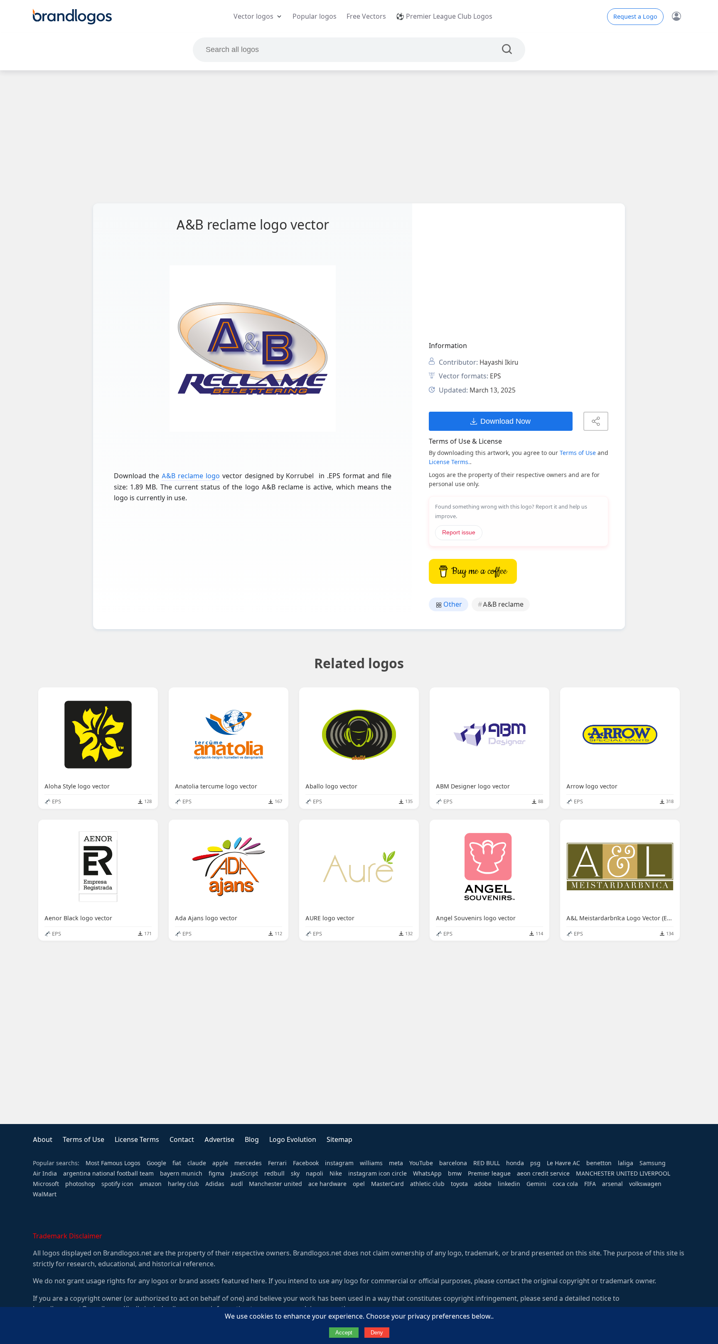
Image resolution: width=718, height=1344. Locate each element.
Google (156, 1163)
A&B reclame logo (191, 476)
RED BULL (486, 1163)
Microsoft (46, 1184)
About (42, 1139)
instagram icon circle (377, 1173)
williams (371, 1163)
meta (396, 1163)
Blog (252, 1139)
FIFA (590, 1184)
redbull (274, 1173)
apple (220, 1163)
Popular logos (315, 16)
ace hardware (327, 1184)
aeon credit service (543, 1173)
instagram (339, 1163)
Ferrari (277, 1163)
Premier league (489, 1173)
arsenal (612, 1184)
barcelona (453, 1163)
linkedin (509, 1184)
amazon (151, 1184)
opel (359, 1184)
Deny (377, 1332)
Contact (182, 1139)
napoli (314, 1173)
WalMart (45, 1194)
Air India (45, 1173)
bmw (455, 1173)
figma (216, 1173)
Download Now (505, 421)
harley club (183, 1184)
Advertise (219, 1139)
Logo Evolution (292, 1139)
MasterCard (387, 1184)
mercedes (248, 1163)
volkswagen (645, 1184)
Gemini (536, 1184)
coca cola (565, 1184)
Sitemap (339, 1139)
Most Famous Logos (113, 1163)
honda (515, 1163)
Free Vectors (366, 16)
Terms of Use (578, 453)
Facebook (306, 1163)
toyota (459, 1184)
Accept (343, 1332)
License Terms (137, 1139)
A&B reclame (503, 604)
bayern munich (181, 1173)
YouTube (421, 1163)
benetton (599, 1163)
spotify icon (117, 1184)
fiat (176, 1163)
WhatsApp (427, 1173)
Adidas (214, 1184)
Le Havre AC (563, 1163)
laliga (625, 1163)
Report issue (458, 532)
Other (452, 604)
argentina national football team (108, 1173)
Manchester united (275, 1184)
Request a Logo (635, 16)
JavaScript (244, 1173)
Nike (335, 1173)
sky (295, 1173)
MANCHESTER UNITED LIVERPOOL (623, 1173)
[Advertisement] (359, 137)
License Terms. (449, 462)
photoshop (80, 1184)
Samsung (652, 1163)
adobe (483, 1184)
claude (196, 1163)
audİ (237, 1184)
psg (535, 1163)
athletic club (427, 1184)
